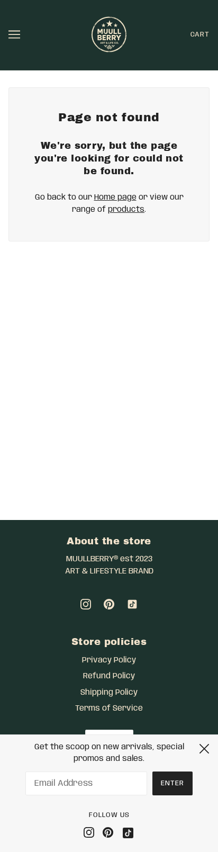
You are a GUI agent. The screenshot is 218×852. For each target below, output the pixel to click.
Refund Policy (109, 676)
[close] (204, 747)
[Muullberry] (109, 35)
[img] (85, 604)
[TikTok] (125, 833)
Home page (115, 197)
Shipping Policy (109, 692)
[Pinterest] (107, 833)
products (126, 209)
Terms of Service (109, 708)
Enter (172, 783)
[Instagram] (91, 833)
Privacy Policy (109, 660)
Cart (200, 34)
